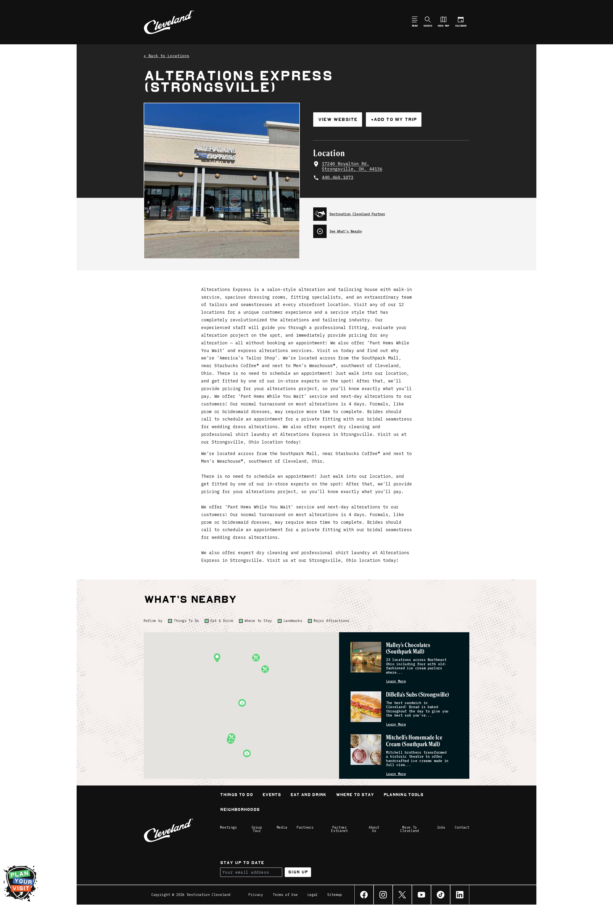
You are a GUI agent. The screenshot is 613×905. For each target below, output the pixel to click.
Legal (312, 894)
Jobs (441, 827)
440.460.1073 (337, 177)
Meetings (228, 827)
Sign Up (298, 872)
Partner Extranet (339, 829)
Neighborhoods (240, 810)
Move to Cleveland (409, 829)
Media (282, 827)
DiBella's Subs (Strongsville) (417, 694)
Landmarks (293, 621)
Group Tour (257, 829)
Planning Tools (403, 795)
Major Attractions (331, 621)
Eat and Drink (308, 795)
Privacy (256, 894)
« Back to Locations (166, 56)
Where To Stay (355, 795)
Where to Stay (258, 621)
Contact (462, 827)
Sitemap (334, 894)
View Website (337, 119)
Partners (305, 827)
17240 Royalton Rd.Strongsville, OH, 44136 (352, 166)
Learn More (396, 681)
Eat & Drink (221, 621)
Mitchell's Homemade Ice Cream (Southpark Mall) (414, 741)
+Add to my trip (394, 119)
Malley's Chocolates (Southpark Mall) (408, 648)
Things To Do (186, 621)
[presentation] (391, 212)
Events (271, 795)
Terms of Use (285, 894)
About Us (374, 829)
